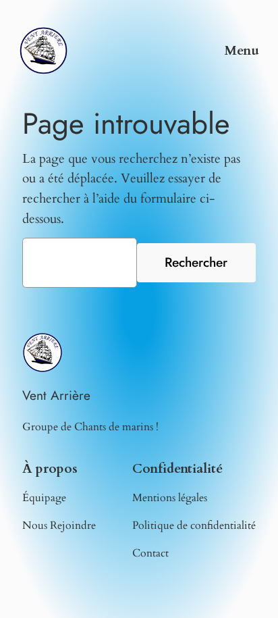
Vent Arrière (56, 395)
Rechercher (196, 262)
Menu (242, 50)
